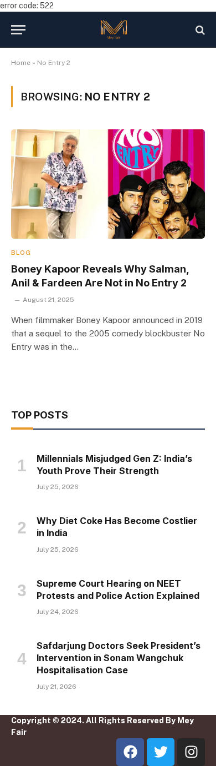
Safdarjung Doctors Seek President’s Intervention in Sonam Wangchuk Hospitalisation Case (118, 658)
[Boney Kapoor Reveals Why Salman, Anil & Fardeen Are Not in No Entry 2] (108, 184)
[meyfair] (113, 30)
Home (20, 63)
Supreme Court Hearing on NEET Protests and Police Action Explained (118, 589)
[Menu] (18, 29)
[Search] (199, 29)
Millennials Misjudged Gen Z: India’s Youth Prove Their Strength (114, 464)
